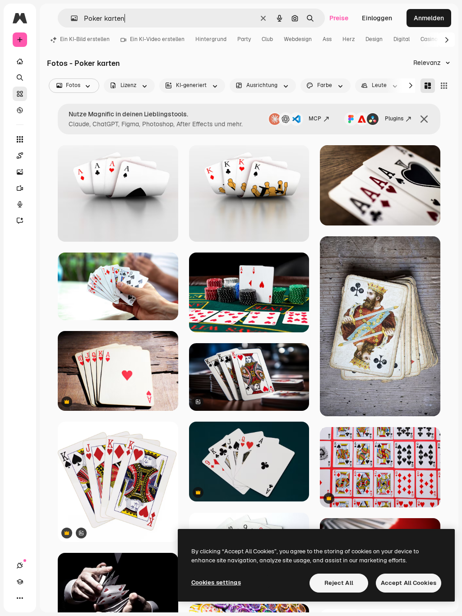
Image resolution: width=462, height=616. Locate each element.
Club (267, 39)
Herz (348, 39)
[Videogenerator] (20, 188)
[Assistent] (20, 220)
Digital (401, 39)
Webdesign (298, 39)
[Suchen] (20, 77)
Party (244, 39)
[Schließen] (424, 119)
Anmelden (429, 18)
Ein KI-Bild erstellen (85, 39)
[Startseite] (20, 61)
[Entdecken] (20, 110)
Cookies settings (216, 582)
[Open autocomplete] (70, 18)
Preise (338, 18)
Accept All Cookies (408, 583)
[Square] (444, 85)
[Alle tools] (20, 139)
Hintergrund (210, 39)
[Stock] (20, 94)
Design (374, 39)
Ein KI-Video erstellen (157, 39)
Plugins (394, 118)
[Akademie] (20, 582)
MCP (315, 118)
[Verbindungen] (20, 565)
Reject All (338, 583)
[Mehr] (20, 598)
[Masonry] (427, 85)
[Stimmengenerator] (20, 204)
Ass (327, 39)
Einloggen (377, 18)
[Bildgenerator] (20, 172)
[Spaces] (20, 155)
